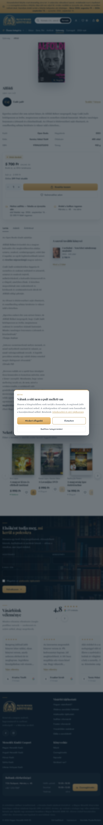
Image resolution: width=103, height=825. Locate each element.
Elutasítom (69, 420)
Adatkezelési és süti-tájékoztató (68, 412)
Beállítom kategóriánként (51, 428)
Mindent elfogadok (34, 420)
